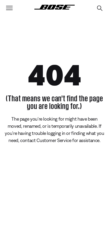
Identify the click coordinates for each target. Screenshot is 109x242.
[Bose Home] (54, 7)
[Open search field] (100, 8)
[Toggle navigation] (9, 8)
